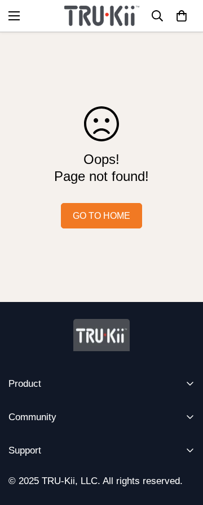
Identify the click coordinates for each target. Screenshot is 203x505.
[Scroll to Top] (113, 445)
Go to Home (101, 216)
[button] (182, 16)
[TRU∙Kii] (101, 16)
